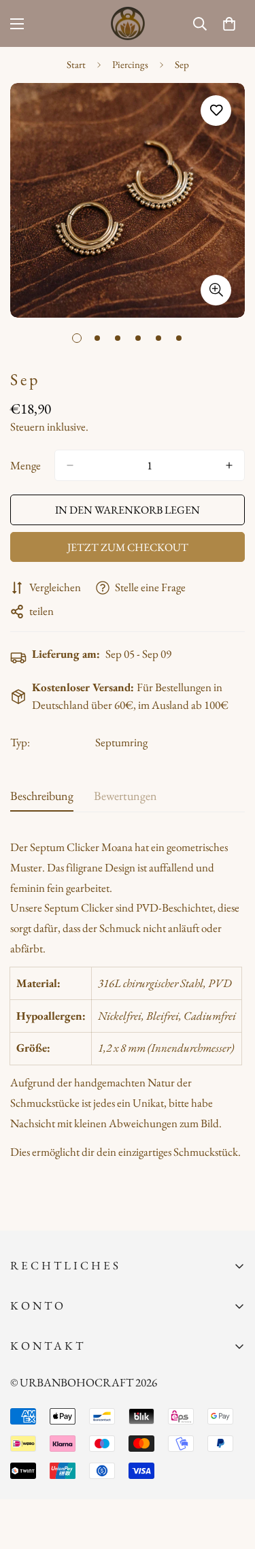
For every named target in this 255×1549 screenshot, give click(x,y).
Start (76, 64)
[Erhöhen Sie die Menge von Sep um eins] (229, 465)
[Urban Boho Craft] (128, 23)
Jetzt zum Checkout (127, 547)
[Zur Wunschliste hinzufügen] (216, 110)
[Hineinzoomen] (216, 290)
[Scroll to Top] (230, 1476)
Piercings (130, 64)
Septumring (121, 742)
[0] (229, 23)
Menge (25, 465)
